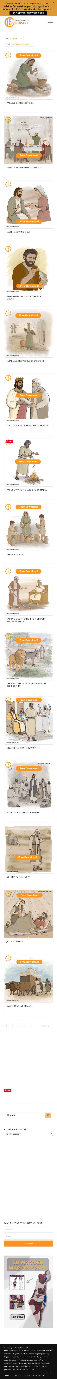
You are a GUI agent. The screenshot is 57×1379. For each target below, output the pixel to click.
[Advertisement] (28, 1062)
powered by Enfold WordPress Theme (19, 1369)
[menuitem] (49, 22)
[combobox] (28, 1134)
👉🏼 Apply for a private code (28, 12)
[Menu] (49, 22)
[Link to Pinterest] (50, 1372)
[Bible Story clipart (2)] (23, 22)
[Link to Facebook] (46, 1372)
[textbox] (28, 1134)
